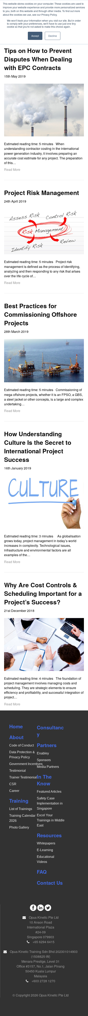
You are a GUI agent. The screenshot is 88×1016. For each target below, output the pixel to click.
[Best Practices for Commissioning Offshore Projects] (44, 360)
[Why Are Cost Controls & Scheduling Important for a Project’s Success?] (44, 644)
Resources (49, 835)
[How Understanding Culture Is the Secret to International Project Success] (44, 501)
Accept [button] (35, 35)
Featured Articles (49, 791)
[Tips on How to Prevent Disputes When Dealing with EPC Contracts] (44, 109)
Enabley (43, 753)
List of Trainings (20, 809)
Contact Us (50, 882)
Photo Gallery (19, 827)
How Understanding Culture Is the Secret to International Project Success (37, 446)
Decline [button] (52, 35)
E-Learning (45, 850)
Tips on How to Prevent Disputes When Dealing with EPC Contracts (38, 59)
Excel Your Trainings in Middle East (50, 820)
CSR (12, 784)
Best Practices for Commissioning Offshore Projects (40, 314)
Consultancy (50, 731)
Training (18, 800)
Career (14, 790)
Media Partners (48, 766)
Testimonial (17, 770)
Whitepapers (46, 843)
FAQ (42, 871)
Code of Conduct (21, 745)
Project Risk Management (41, 192)
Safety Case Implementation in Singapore (50, 803)
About (16, 737)
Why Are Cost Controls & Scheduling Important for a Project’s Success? (43, 593)
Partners (46, 745)
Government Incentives (26, 764)
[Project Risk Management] (44, 231)
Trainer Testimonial (23, 777)
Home (16, 726)
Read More (12, 169)
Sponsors (44, 760)
